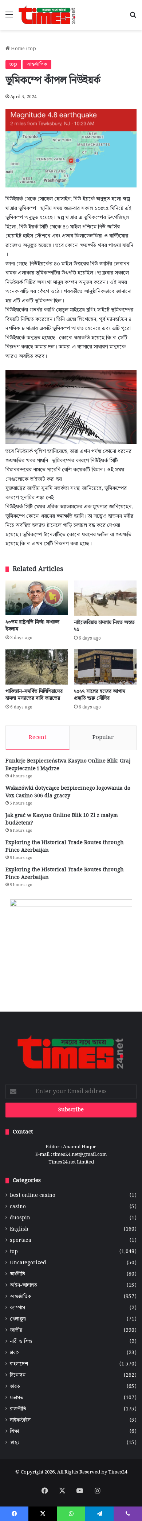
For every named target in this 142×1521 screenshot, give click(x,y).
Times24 (117, 1472)
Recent (38, 737)
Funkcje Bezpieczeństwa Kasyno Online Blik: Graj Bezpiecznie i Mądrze (67, 765)
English (19, 1229)
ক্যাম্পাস (17, 1308)
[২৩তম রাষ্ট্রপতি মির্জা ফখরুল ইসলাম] (36, 598)
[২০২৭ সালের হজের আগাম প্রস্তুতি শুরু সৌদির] (105, 667)
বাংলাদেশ (19, 1364)
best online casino (32, 1195)
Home (17, 49)
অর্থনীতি (17, 1274)
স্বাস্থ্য (14, 1443)
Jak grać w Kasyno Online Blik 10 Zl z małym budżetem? (61, 819)
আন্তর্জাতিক (37, 64)
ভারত (15, 1386)
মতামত (16, 1398)
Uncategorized (28, 1263)
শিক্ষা (14, 1431)
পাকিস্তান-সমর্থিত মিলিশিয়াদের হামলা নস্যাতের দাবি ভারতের (34, 694)
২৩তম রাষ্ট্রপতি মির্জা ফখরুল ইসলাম (32, 625)
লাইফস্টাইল (20, 1420)
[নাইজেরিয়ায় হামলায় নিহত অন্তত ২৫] (105, 598)
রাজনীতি (18, 1409)
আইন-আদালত (23, 1285)
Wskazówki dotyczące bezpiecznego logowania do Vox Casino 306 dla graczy (67, 792)
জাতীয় (16, 1330)
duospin (20, 1218)
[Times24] (47, 15)
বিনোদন (17, 1375)
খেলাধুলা (18, 1319)
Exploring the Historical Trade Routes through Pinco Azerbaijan (64, 846)
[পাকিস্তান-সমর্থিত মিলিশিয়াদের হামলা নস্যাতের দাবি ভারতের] (36, 667)
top (32, 49)
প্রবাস (15, 1353)
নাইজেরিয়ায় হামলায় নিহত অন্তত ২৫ (104, 626)
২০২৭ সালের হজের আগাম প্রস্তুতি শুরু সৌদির (99, 694)
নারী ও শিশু (21, 1342)
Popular (103, 737)
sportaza (20, 1240)
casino (18, 1207)
